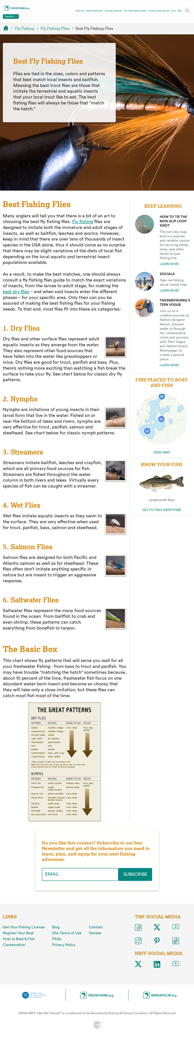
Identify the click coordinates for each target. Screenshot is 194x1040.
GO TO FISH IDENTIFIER (162, 510)
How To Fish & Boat (94, 11)
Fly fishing (82, 221)
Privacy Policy (63, 945)
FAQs (56, 939)
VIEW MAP (161, 452)
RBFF (180, 11)
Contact (96, 927)
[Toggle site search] (187, 10)
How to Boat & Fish (19, 939)
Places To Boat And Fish (158, 11)
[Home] (7, 28)
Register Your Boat (113, 11)
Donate (95, 933)
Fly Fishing (24, 28)
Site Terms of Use (66, 933)
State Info (79, 11)
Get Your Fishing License (135, 11)
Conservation (14, 945)
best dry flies (16, 292)
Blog (173, 11)
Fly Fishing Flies (55, 28)
